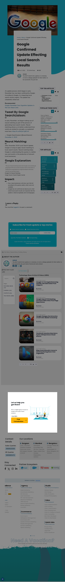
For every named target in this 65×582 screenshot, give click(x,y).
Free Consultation (18, 420)
